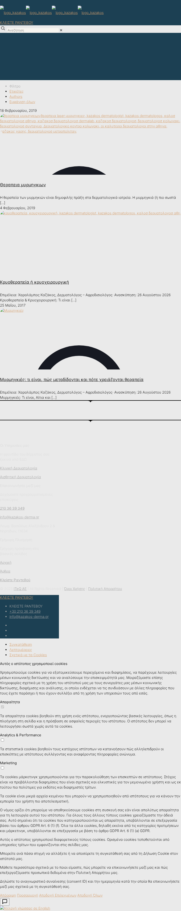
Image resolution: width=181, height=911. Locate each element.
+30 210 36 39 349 (25, 611)
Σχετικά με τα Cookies (28, 655)
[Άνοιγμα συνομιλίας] (4, 902)
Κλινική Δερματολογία (18, 468)
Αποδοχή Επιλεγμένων (57, 895)
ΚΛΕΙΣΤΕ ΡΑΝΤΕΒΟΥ (16, 22)
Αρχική (6, 562)
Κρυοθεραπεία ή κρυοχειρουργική (34, 282)
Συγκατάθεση (20, 644)
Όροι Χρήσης (74, 588)
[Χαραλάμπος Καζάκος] (52, 12)
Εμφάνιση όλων (22, 102)
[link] (61, 30)
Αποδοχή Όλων (90, 895)
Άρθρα (5, 571)
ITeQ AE (20, 588)
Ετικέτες (16, 91)
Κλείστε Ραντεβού (15, 580)
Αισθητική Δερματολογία (20, 477)
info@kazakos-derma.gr (29, 616)
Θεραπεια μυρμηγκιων (23, 184)
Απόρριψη (8, 895)
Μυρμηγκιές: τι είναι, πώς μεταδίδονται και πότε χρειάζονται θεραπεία (72, 379)
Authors (15, 96)
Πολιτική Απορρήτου (105, 588)
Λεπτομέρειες (20, 649)
